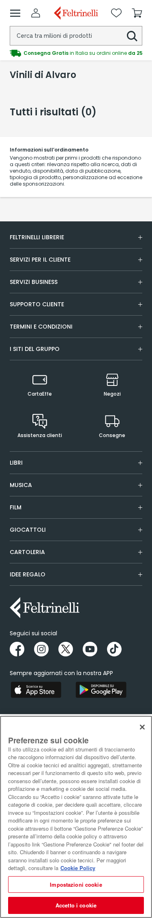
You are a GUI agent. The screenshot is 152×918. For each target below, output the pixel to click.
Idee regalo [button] (27, 574)
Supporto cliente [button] (37, 304)
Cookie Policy (77, 868)
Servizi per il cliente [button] (40, 259)
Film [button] (15, 507)
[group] (76, 48)
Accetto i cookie (76, 905)
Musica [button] (21, 485)
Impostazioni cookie (76, 884)
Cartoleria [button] (27, 552)
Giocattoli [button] (28, 530)
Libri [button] (16, 463)
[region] (76, 817)
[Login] (35, 12)
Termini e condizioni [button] (41, 327)
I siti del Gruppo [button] (35, 349)
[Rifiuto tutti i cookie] (142, 727)
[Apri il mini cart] (137, 13)
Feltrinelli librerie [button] (37, 237)
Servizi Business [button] (34, 282)
